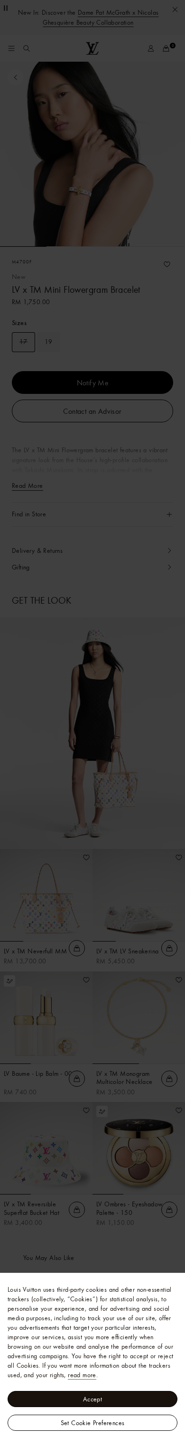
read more (82, 1375)
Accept (92, 1399)
